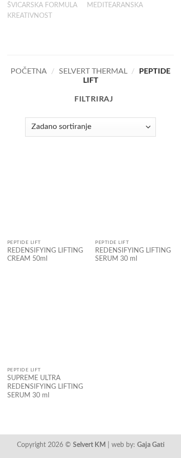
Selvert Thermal (93, 71)
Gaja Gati (151, 444)
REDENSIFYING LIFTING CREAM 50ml (45, 255)
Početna (29, 71)
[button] (13, 38)
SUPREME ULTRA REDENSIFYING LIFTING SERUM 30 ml (45, 386)
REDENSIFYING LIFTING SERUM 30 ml (133, 255)
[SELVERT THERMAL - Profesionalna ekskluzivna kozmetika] (91, 38)
